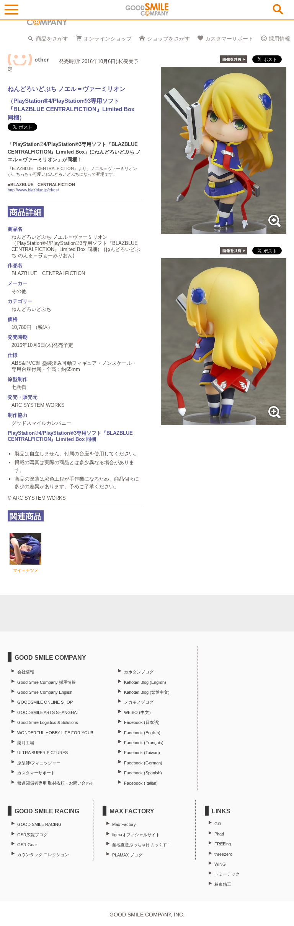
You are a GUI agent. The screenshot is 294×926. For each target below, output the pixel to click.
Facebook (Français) (143, 742)
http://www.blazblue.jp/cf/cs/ (33, 190)
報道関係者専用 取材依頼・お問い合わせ (55, 783)
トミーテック (227, 874)
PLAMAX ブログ (127, 855)
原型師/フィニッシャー (38, 763)
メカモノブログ (139, 702)
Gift (217, 823)
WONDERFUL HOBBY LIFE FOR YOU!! (55, 732)
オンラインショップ (107, 39)
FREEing (222, 844)
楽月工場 (25, 742)
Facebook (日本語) (142, 722)
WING (220, 864)
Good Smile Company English (44, 692)
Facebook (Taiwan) (142, 752)
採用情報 (279, 39)
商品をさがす (52, 39)
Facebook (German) (143, 763)
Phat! (219, 834)
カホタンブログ (139, 672)
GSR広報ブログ (32, 834)
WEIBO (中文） (138, 712)
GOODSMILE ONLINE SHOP (45, 702)
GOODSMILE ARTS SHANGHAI (47, 712)
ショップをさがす (168, 39)
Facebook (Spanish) (143, 773)
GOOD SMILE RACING (39, 824)
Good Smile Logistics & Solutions (47, 722)
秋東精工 (222, 884)
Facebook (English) (142, 732)
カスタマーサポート (229, 39)
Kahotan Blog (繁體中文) (147, 692)
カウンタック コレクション (43, 854)
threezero (223, 854)
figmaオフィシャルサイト (136, 834)
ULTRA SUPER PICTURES (42, 752)
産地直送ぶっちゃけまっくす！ (141, 844)
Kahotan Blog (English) (145, 682)
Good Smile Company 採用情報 (46, 682)
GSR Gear (27, 844)
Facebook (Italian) (141, 783)
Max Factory (124, 824)
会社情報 (25, 672)
